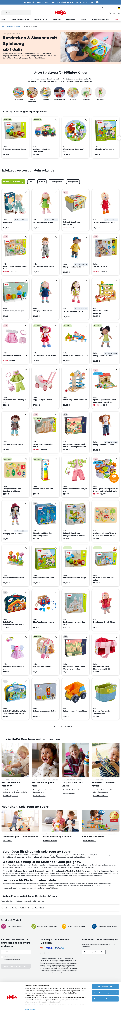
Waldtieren (53, 888)
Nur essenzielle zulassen (105, 999)
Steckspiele (71, 884)
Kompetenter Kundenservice (107, 926)
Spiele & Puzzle (40, 21)
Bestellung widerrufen (94, 952)
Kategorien (73, 182)
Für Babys (70, 21)
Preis (31, 182)
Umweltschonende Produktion (47, 926)
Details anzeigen (30, 1009)
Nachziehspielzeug (39, 876)
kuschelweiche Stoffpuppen (66, 873)
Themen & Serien (50, 18)
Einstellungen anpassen (104, 993)
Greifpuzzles (58, 884)
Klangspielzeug (110, 873)
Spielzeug (57, 21)
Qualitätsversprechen (14, 926)
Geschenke (35, 18)
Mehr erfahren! (89, 2)
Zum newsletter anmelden (16, 966)
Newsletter (105, 8)
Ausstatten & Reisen (100, 21)
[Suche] (3, 12)
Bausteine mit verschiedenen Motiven (20, 873)
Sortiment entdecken (70, 18)
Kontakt (113, 8)
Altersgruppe (56, 182)
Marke (42, 182)
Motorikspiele (43, 873)
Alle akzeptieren (105, 986)
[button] (112, 2)
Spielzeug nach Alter (20, 21)
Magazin (86, 18)
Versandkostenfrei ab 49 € (76, 926)
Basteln (83, 21)
